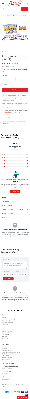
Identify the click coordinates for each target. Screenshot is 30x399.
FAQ (3, 376)
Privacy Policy (5, 324)
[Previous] (4, 32)
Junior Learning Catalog (8, 319)
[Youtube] (18, 310)
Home (3, 15)
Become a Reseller (7, 331)
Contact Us (5, 373)
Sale (3, 340)
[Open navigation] (2, 3)
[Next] (26, 32)
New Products (5, 334)
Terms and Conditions (7, 322)
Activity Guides (6, 359)
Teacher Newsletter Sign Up (9, 353)
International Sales (7, 333)
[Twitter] (14, 310)
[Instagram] (11, 310)
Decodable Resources (7, 350)
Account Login (5, 379)
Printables (4, 348)
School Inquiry (5, 355)
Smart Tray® (8, 112)
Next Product (5, 123)
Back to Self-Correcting (8, 121)
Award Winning (6, 338)
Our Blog (4, 346)
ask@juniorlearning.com (11, 366)
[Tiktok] (21, 310)
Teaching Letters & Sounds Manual (11, 352)
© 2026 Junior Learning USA (9, 384)
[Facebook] (8, 310)
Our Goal (4, 317)
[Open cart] (28, 3)
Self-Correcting (9, 15)
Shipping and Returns (7, 320)
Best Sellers (5, 336)
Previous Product (20, 121)
